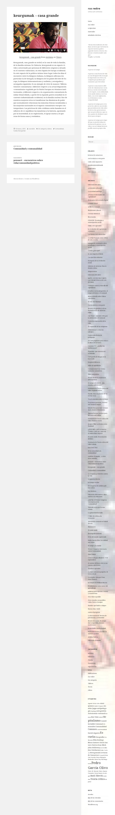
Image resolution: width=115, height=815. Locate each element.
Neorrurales (92, 217)
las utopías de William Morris (97, 583)
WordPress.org (93, 804)
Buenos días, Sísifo (94, 609)
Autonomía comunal (96, 713)
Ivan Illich (102, 745)
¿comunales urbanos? (95, 188)
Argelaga (93, 711)
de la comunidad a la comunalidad (94, 452)
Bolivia (100, 717)
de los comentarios (95, 801)
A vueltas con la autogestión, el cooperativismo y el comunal (98, 292)
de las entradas (94, 798)
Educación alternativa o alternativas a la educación (97, 496)
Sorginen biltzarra (94, 362)
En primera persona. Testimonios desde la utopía (98, 403)
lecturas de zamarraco (95, 155)
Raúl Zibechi (97, 775)
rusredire (32, 129)
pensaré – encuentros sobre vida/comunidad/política (97, 463)
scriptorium (92, 28)
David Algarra (94, 733)
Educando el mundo (94, 640)
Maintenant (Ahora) (94, 210)
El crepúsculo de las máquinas (97, 326)
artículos (91, 653)
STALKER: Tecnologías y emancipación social (96, 221)
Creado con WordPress (31, 179)
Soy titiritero (92, 491)
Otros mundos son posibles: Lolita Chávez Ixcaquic (97, 601)
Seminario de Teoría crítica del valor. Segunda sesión (98, 389)
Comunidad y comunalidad (96, 470)
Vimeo (58, 57)
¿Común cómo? (93, 203)
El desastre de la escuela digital (98, 200)
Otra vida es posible (94, 597)
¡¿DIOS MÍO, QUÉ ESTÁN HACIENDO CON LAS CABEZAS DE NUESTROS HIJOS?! (97, 431)
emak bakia (92, 169)
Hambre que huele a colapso (97, 605)
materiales (91, 32)
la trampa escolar (93, 482)
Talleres (90, 683)
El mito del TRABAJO (94, 302)
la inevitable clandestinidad (97, 628)
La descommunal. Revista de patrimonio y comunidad (97, 617)
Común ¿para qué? (94, 251)
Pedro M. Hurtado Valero (95, 771)
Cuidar (15, 131)
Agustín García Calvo (94, 703)
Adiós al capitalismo (94, 365)
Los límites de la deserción (96, 234)
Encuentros (91, 663)
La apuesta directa (94, 479)
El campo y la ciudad (94, 546)
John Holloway (94, 747)
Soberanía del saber (94, 185)
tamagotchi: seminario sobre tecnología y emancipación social (97, 245)
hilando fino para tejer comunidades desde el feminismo (98, 409)
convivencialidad (102, 729)
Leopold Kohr (104, 755)
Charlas (90, 660)
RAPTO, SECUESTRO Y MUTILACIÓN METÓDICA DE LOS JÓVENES (97, 280)
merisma (49, 57)
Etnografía (99, 737)
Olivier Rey (97, 759)
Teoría (90, 687)
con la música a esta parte (96, 158)
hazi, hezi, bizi (92, 448)
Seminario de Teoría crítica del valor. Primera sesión (98, 420)
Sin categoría (92, 680)
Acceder (90, 794)
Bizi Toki (94, 717)
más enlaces (92, 172)
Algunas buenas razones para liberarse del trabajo (97, 414)
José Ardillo (103, 748)
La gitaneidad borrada (95, 513)
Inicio (90, 21)
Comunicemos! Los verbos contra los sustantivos (96, 370)
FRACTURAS (92, 554)
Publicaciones (92, 673)
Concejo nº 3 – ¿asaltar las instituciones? (96, 347)
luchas (90, 670)
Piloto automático (93, 374)
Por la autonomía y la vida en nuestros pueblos (97, 633)
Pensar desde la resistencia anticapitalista (97, 379)
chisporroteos (92, 271)
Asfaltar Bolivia (93, 637)
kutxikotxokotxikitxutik (95, 165)
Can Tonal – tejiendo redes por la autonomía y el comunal (98, 317)
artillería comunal (94, 207)
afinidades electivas (94, 35)
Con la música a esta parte (96, 305)
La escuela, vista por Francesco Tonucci (96, 578)
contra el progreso (94, 612)
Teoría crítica (98, 778)
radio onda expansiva (95, 162)
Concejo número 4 (94, 214)
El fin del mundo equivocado (97, 537)
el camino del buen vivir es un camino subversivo (97, 564)
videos (90, 690)
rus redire (94, 8)
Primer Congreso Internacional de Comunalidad (97, 550)
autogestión (101, 711)
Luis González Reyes (94, 757)
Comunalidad (101, 726)
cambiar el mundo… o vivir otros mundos (97, 457)
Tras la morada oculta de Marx (98, 399)
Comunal (99, 724)
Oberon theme (18, 179)
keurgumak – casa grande (96, 467)
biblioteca (91, 657)
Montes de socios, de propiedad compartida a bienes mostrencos (97, 623)
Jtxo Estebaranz (94, 750)
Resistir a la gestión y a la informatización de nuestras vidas (97, 310)
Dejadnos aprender (94, 568)
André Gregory (98, 706)
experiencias (92, 667)
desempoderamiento (95, 534)
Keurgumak (95, 752)
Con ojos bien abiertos (95, 257)
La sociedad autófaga (95, 191)
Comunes (92, 729)
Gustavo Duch (98, 742)
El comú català (92, 530)
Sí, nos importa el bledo (95, 254)
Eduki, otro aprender (95, 226)
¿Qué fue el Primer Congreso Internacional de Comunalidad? (97, 502)
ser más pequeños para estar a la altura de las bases (98, 342)
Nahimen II (91, 527)
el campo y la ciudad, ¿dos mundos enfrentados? (96, 384)
